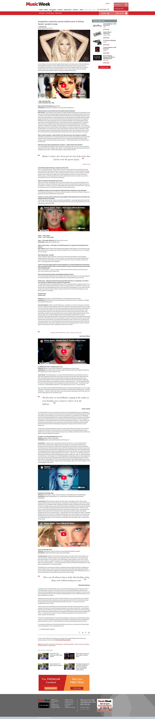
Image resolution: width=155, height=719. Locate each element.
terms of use (69, 699)
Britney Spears (59, 644)
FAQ (52, 702)
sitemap (67, 705)
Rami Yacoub (44, 644)
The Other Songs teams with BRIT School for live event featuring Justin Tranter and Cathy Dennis (82, 666)
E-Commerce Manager (109, 40)
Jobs (81, 9)
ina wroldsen (85, 644)
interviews (50, 13)
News (46, 9)
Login (107, 3)
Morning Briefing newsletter (63, 640)
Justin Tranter (78, 644)
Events (75, 9)
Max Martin (52, 644)
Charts (60, 9)
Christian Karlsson (42, 645)
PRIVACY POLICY (69, 701)
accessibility (69, 704)
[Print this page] (89, 633)
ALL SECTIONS (102, 9)
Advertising (55, 705)
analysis (58, 13)
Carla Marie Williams (68, 644)
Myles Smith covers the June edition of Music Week (82, 655)
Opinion (42, 13)
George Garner (43, 26)
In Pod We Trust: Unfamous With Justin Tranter (56, 655)
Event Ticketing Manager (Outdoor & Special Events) (109, 57)
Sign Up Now (85, 707)
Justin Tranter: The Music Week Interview (56, 664)
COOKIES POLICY (69, 702)
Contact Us (54, 704)
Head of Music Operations (107, 32)
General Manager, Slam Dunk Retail (109, 24)
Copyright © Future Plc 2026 (44, 717)
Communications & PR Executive (109, 48)
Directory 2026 (89, 9)
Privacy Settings (70, 707)
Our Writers (55, 701)
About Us (54, 699)
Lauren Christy (51, 645)
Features (52, 9)
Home (41, 9)
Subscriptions (55, 707)
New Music (68, 9)
